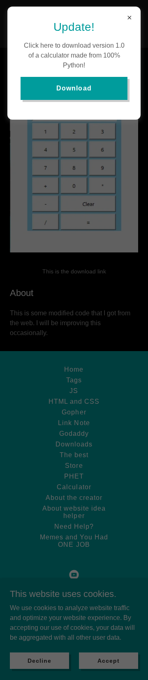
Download (73, 88)
